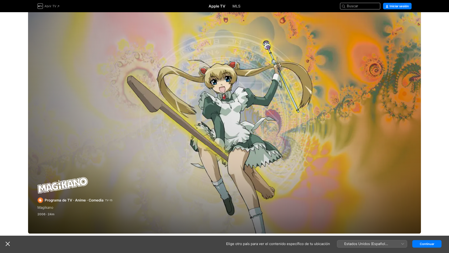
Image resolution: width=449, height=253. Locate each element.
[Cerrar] (8, 244)
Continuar (427, 244)
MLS (236, 6)
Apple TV (217, 6)
